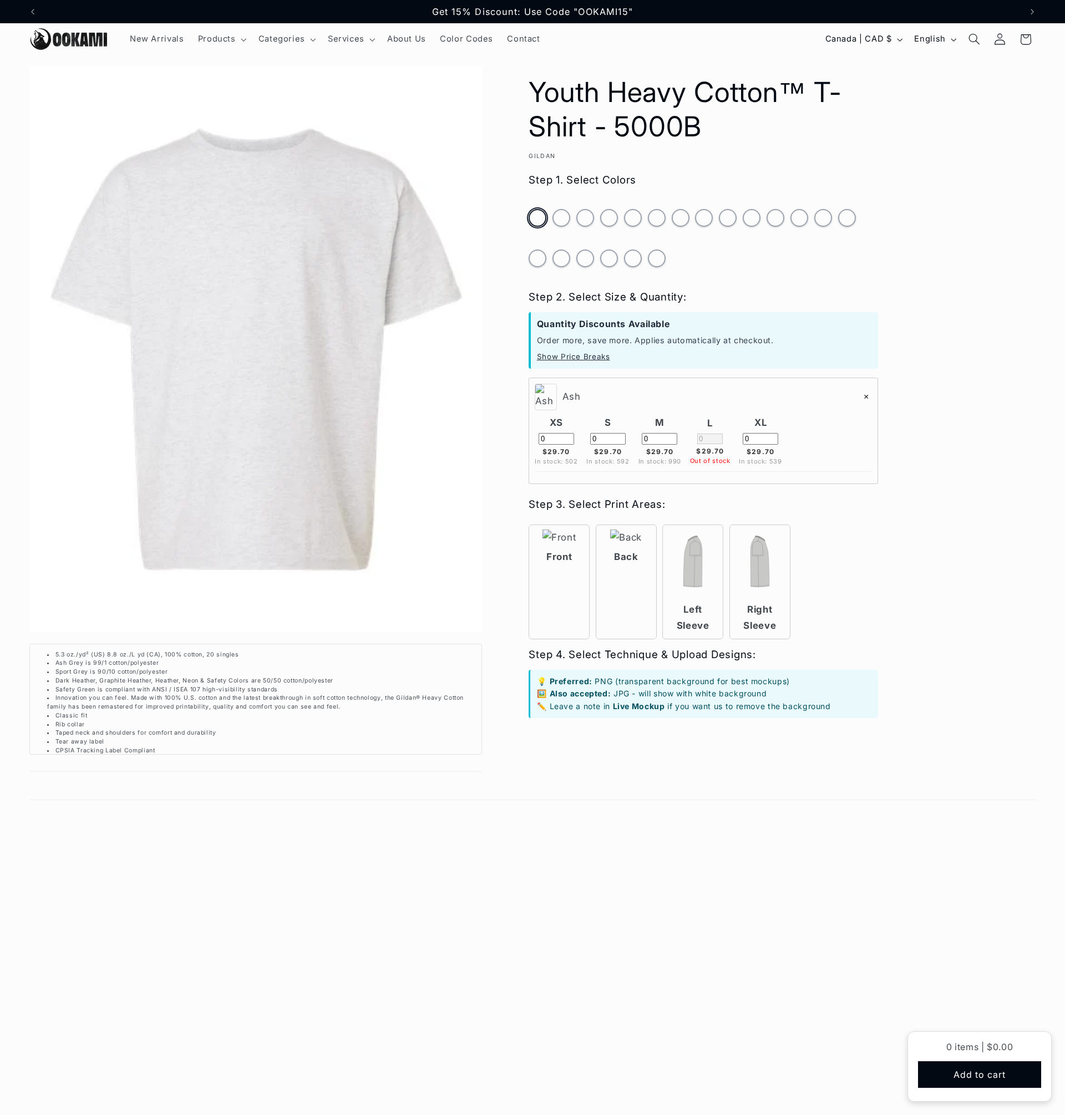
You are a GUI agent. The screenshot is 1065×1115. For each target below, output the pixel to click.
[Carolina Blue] (585, 220)
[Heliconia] (704, 220)
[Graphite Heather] (680, 220)
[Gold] (657, 220)
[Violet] (633, 261)
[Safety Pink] (585, 261)
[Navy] (799, 220)
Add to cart (980, 1074)
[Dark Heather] (633, 220)
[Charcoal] (609, 220)
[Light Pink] (751, 220)
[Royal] (561, 261)
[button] (221, 39)
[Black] (561, 220)
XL (760, 422)
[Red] (537, 261)
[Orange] (823, 220)
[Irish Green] (728, 220)
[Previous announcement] (33, 12)
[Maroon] (775, 220)
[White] (657, 261)
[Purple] (847, 220)
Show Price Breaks (573, 356)
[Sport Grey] (609, 261)
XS (556, 422)
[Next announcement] (1032, 12)
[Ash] (537, 220)
